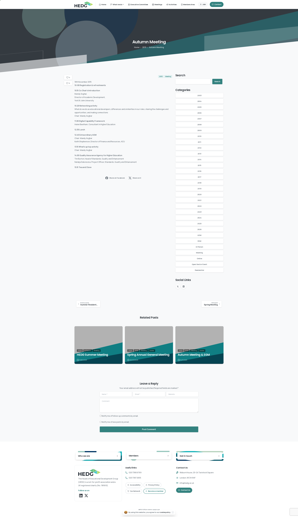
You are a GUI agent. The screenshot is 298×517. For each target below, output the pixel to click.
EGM (199, 241)
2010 (199, 136)
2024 (199, 218)
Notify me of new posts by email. (115, 422)
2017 (199, 177)
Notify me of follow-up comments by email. (120, 416)
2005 (199, 107)
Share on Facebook (117, 178)
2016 (199, 171)
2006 (199, 113)
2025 (199, 223)
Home (136, 47)
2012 (199, 148)
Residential (199, 270)
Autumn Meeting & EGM (194, 355)
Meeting (199, 253)
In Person (199, 247)
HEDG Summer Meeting (92, 355)
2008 (199, 124)
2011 (199, 142)
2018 (199, 183)
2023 (199, 212)
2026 (199, 229)
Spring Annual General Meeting (148, 355)
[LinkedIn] (183, 286)
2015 (144, 47)
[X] (177, 286)
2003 (199, 95)
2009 (199, 130)
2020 (199, 194)
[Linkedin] (81, 495)
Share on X (137, 178)
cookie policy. (165, 512)
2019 (199, 189)
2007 (199, 119)
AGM (199, 235)
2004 (199, 101)
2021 (199, 200)
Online (199, 258)
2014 (199, 159)
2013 (199, 154)
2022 (199, 206)
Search (180, 75)
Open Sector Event (199, 264)
